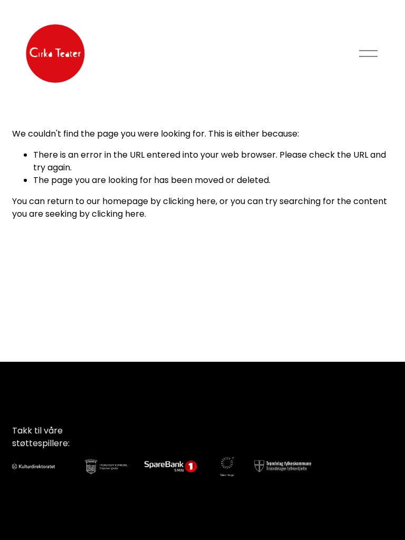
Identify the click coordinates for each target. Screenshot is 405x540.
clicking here (189, 201)
